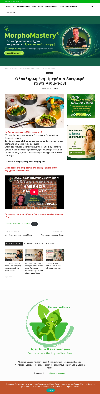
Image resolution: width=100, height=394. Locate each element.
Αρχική (8, 6)
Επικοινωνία (10, 12)
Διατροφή (15, 68)
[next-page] (10, 277)
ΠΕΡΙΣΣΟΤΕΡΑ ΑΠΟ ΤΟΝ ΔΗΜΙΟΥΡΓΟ (39, 244)
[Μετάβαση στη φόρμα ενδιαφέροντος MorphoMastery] (50, 41)
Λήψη (34, 224)
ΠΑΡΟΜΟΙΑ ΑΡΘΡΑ (13, 244)
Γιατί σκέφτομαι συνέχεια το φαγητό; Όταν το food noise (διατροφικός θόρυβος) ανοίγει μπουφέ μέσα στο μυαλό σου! (34, 268)
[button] (92, 6)
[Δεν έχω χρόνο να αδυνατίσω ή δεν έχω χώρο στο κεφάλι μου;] (55, 255)
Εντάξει (51, 390)
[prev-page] (6, 277)
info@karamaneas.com (56, 373)
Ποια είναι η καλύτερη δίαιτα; (52, 235)
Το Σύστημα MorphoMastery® (24, 6)
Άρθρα (40, 6)
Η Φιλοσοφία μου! (51, 6)
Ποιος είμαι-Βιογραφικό (68, 6)
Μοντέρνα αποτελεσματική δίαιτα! (18, 235)
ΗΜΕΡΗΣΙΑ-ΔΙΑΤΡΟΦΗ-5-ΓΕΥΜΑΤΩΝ (17, 224)
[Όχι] (97, 387)
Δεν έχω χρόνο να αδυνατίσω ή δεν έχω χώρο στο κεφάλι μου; (53, 265)
